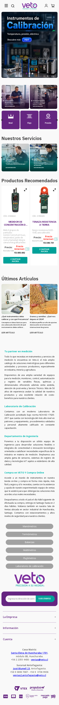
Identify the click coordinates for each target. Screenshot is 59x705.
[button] (6, 6)
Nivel (11, 123)
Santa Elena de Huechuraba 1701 (29, 652)
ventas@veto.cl (39, 659)
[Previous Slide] (2, 97)
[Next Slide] (57, 97)
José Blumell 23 (21, 668)
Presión (48, 123)
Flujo (29, 123)
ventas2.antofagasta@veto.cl (29, 675)
